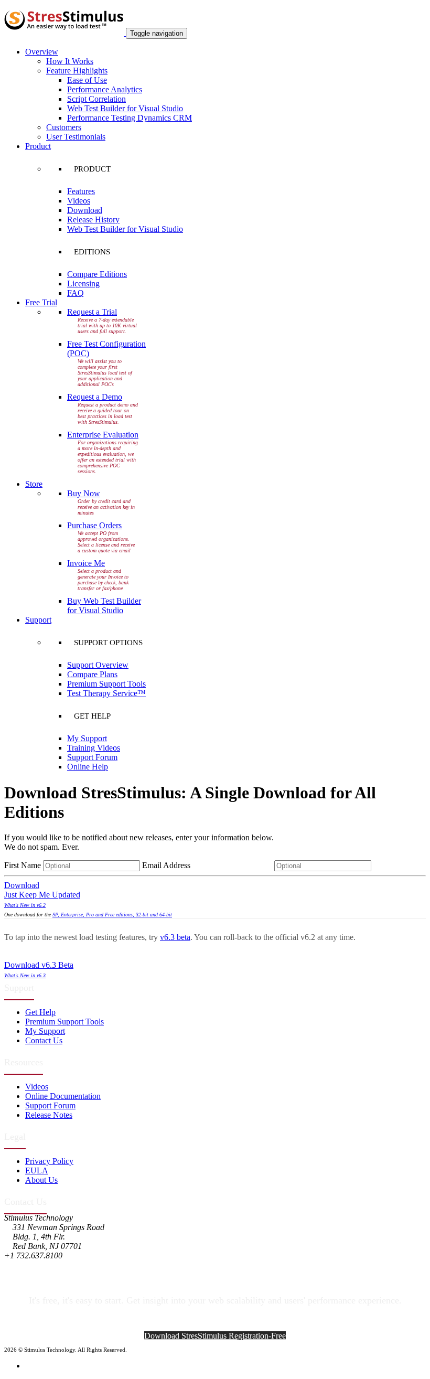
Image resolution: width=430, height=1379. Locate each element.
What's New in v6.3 (25, 975)
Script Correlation (96, 98)
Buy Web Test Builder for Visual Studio (104, 605)
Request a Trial (92, 311)
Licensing (83, 283)
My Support (87, 738)
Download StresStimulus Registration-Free (215, 1335)
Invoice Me (86, 563)
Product (38, 146)
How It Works (69, 61)
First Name (22, 865)
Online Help (87, 766)
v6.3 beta (175, 937)
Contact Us (43, 1040)
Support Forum (92, 757)
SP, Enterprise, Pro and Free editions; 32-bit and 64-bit (112, 914)
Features (81, 191)
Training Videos (93, 747)
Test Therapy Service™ (106, 693)
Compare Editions (97, 274)
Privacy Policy (49, 1161)
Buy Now (83, 493)
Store (33, 483)
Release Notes (48, 1114)
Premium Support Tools (106, 683)
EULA (36, 1170)
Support (38, 619)
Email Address (207, 865)
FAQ (75, 292)
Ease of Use (87, 80)
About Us (41, 1179)
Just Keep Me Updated (42, 894)
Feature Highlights (77, 70)
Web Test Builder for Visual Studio (125, 108)
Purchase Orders (94, 525)
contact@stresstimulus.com (49, 1264)
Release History (93, 219)
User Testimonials (75, 136)
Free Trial (41, 302)
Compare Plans (92, 674)
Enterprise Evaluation (102, 434)
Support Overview (97, 664)
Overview (41, 51)
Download (84, 210)
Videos (78, 200)
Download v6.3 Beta (38, 964)
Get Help (40, 1012)
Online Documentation (63, 1096)
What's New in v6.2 (25, 905)
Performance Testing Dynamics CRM (129, 117)
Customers (63, 127)
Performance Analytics (104, 89)
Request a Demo (94, 396)
